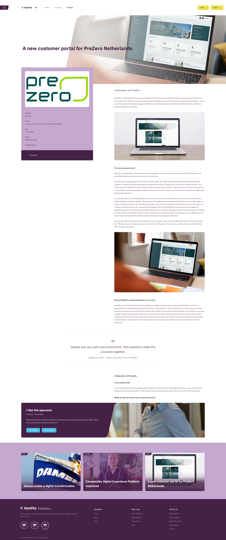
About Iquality (174, 514)
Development (136, 517)
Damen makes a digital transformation (49, 486)
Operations (136, 521)
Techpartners (174, 525)
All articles (33, 155)
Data (133, 525)
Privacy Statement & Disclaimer (28, 537)
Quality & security (175, 521)
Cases (96, 514)
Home (47, 8)
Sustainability (174, 517)
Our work (58, 8)
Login (202, 7)
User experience (137, 514)
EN (36, 8)
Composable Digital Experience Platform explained (113, 484)
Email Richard (49, 430)
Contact (216, 7)
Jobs (95, 521)
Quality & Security (44, 537)
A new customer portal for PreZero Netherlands (171, 484)
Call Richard (33, 430)
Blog (95, 517)
